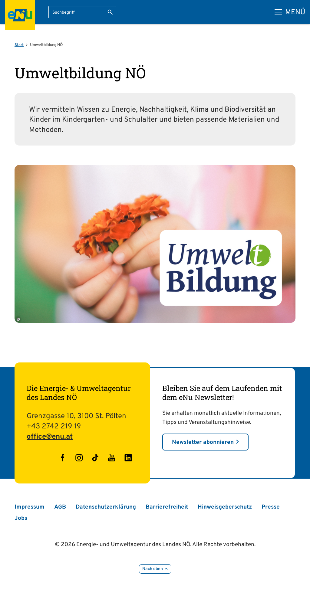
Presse (271, 507)
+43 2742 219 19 (54, 426)
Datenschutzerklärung (106, 507)
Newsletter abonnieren (203, 442)
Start (19, 45)
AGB (60, 507)
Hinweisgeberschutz (225, 507)
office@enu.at (50, 436)
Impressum (30, 507)
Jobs (21, 518)
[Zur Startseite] (20, 15)
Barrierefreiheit (167, 507)
